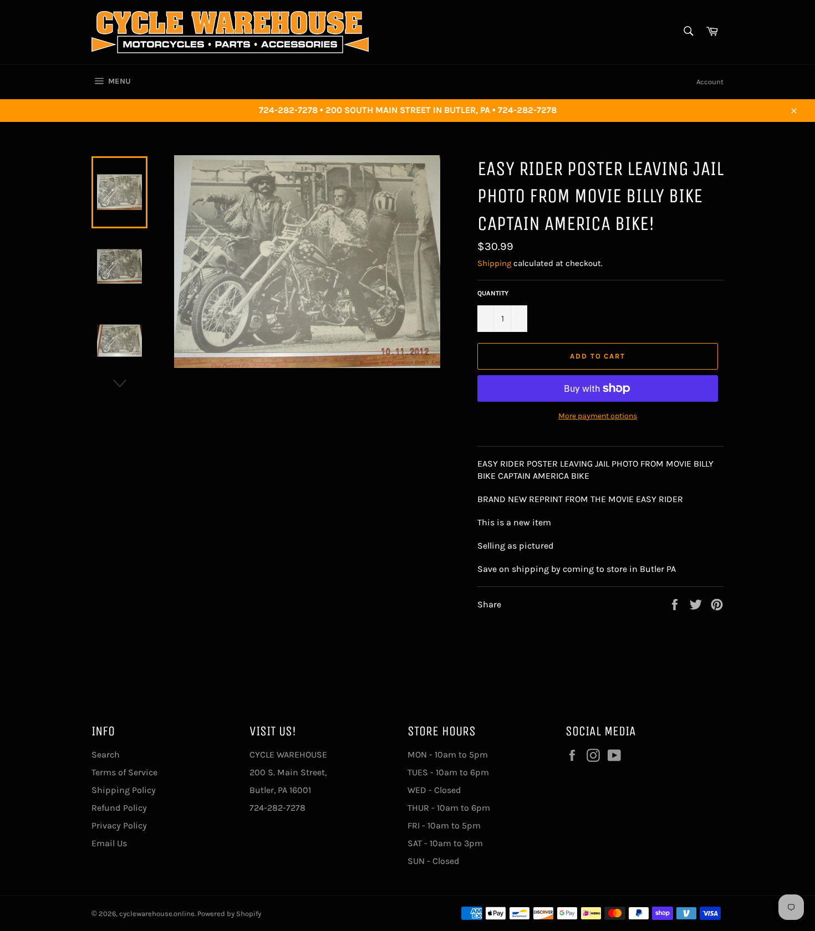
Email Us (109, 843)
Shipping (494, 263)
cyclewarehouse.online (157, 913)
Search (105, 754)
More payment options (597, 416)
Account (710, 82)
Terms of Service (124, 772)
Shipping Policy (123, 790)
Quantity (492, 293)
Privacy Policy (119, 825)
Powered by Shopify (229, 913)
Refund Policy (119, 807)
